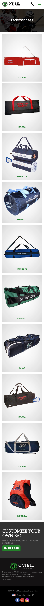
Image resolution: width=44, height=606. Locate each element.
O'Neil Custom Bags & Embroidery (25, 591)
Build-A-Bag (11, 548)
